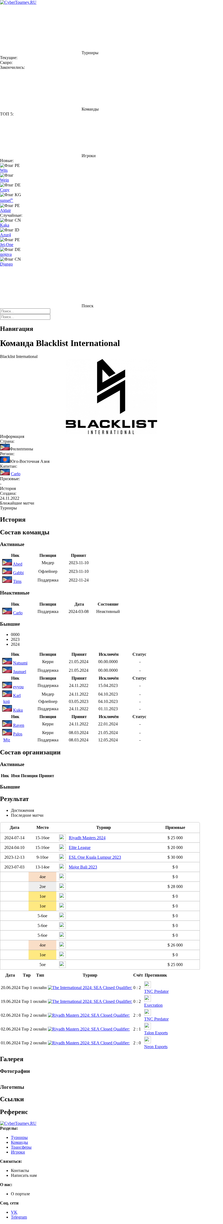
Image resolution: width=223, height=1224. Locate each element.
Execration (153, 1005)
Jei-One (6, 244)
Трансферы (21, 1147)
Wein (4, 180)
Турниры (19, 1137)
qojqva (6, 254)
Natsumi (20, 663)
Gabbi (18, 572)
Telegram (19, 1217)
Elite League (80, 847)
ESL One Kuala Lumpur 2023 (95, 857)
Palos (17, 734)
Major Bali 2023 (83, 867)
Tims (17, 581)
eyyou (18, 686)
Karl (17, 695)
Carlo (15, 473)
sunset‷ (6, 200)
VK (14, 1212)
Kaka (4, 225)
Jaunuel (19, 671)
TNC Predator (156, 991)
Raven (18, 725)
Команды (19, 1142)
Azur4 (5, 234)
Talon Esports (156, 1033)
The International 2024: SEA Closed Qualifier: (92, 987)
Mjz (6, 740)
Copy (5, 190)
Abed (17, 564)
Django (6, 264)
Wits (4, 170)
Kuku (18, 710)
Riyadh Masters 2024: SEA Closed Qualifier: (91, 1015)
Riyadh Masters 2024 (87, 837)
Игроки (18, 1152)
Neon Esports (156, 1046)
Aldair (5, 210)
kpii (6, 701)
